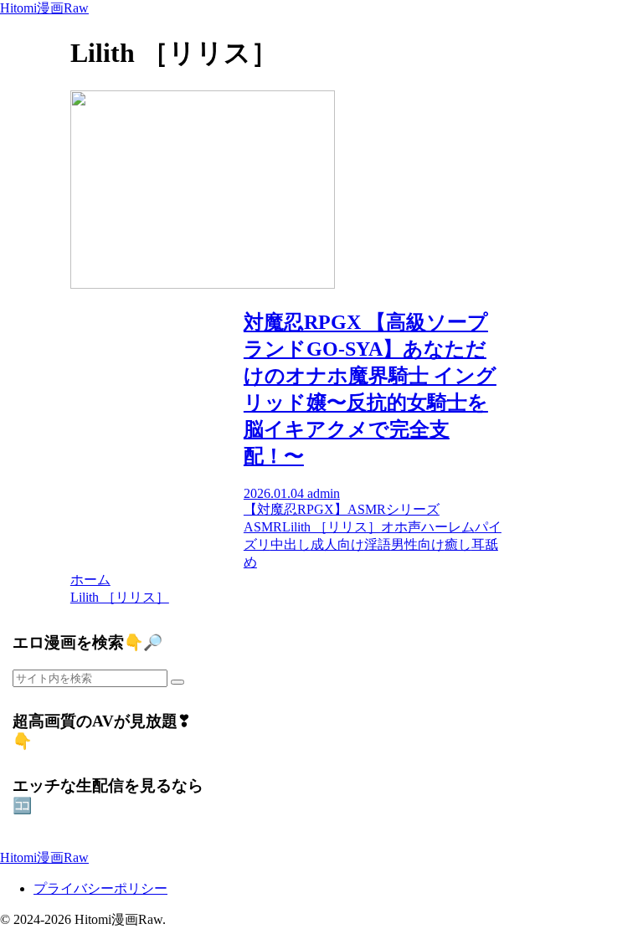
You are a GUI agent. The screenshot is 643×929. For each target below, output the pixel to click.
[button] (177, 682)
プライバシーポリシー (100, 888)
